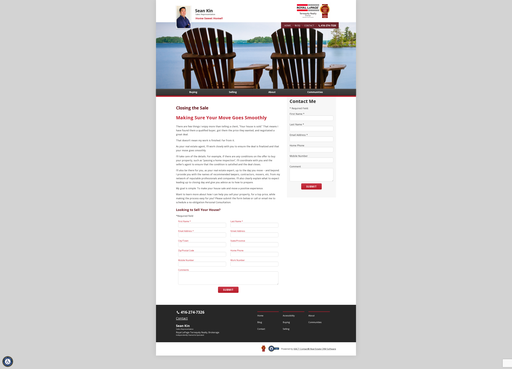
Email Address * (186, 231)
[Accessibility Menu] (8, 361)
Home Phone (236, 250)
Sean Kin (204, 10)
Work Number (237, 260)
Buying (193, 92)
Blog (297, 25)
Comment (295, 166)
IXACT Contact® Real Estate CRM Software (314, 348)
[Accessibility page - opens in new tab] (274, 350)
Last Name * (236, 221)
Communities (315, 92)
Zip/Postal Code (186, 250)
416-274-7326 (328, 25)
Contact (309, 25)
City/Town (183, 240)
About (272, 92)
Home (287, 25)
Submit (228, 289)
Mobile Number (186, 260)
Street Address (237, 231)
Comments (183, 269)
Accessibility (289, 315)
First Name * (184, 221)
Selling (233, 92)
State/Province (237, 240)
